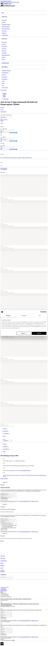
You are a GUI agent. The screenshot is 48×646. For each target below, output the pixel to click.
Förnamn (2, 493)
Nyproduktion (13, 2)
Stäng (13, 640)
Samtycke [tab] (8, 315)
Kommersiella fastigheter (25, 470)
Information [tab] (24, 315)
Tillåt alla (39, 333)
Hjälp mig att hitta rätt (27, 599)
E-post (1, 495)
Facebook (2, 570)
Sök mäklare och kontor (22, 603)
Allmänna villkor (3, 589)
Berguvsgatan (5, 98)
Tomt (17, 157)
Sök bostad (15, 603)
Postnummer (2, 497)
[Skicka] (12, 577)
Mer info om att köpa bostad (33, 603)
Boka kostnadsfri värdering (5, 1)
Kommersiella (7, 2)
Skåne (4, 95)
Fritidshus (7, 157)
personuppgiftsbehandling (25, 501)
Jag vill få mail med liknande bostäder (9, 525)
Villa (3, 157)
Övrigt (30, 157)
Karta (4, 439)
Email (1, 521)
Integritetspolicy (3, 590)
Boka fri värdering (5, 594)
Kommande (5, 431)
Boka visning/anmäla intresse (6, 603)
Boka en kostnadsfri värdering (6, 599)
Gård (21, 157)
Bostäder (4, 93)
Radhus (26, 157)
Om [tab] (39, 315)
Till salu (5, 428)
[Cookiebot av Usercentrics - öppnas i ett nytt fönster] (41, 312)
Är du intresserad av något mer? (6, 524)
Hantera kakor (3, 593)
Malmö (4, 96)
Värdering (2, 2)
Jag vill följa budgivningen (7, 526)
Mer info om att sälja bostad (6, 605)
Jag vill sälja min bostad (17, 599)
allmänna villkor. (35, 501)
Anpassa (23, 333)
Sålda (4, 436)
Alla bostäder (3, 588)
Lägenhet (13, 157)
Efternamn (2, 494)
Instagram (2, 571)
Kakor (1, 591)
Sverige (4, 94)
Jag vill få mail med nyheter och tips (9, 527)
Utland (17, 2)
